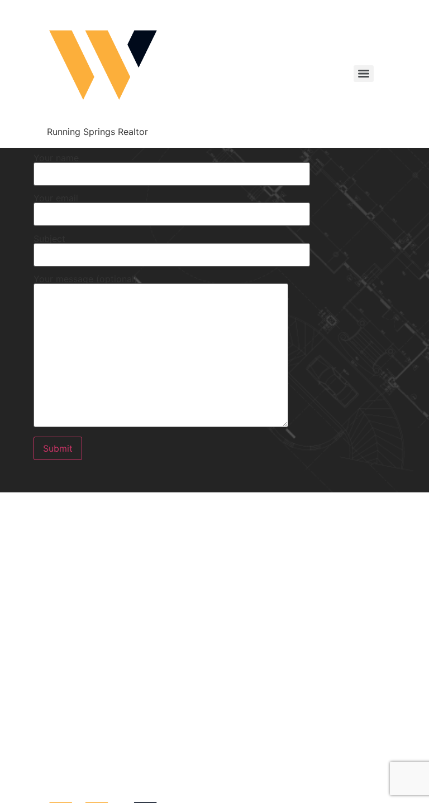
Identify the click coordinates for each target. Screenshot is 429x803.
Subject (49, 239)
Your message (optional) (85, 279)
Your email (56, 199)
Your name (56, 158)
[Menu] (364, 73)
